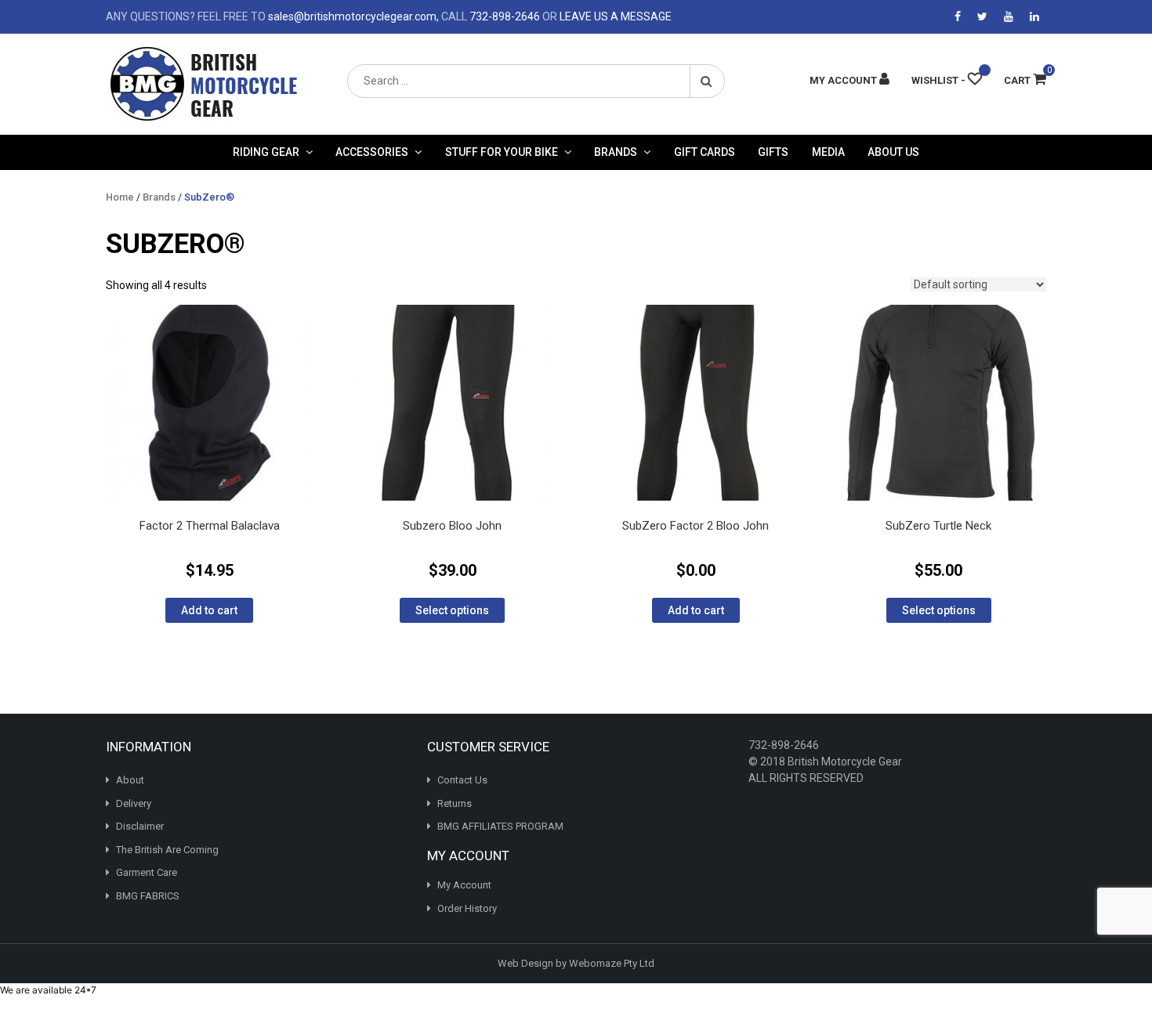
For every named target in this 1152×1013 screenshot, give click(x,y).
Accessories (371, 152)
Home (120, 197)
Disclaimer (140, 826)
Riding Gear (266, 152)
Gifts (773, 152)
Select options (452, 610)
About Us (893, 152)
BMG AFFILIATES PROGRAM (500, 826)
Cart (1025, 80)
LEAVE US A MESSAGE (616, 16)
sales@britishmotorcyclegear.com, (353, 16)
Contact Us (462, 780)
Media (828, 152)
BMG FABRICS (147, 896)
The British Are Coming (167, 850)
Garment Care (146, 872)
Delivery (133, 803)
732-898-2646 (504, 16)
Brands (615, 152)
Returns (454, 803)
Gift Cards (704, 152)
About (130, 780)
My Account (464, 885)
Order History (467, 908)
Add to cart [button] (209, 610)
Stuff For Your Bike (501, 152)
